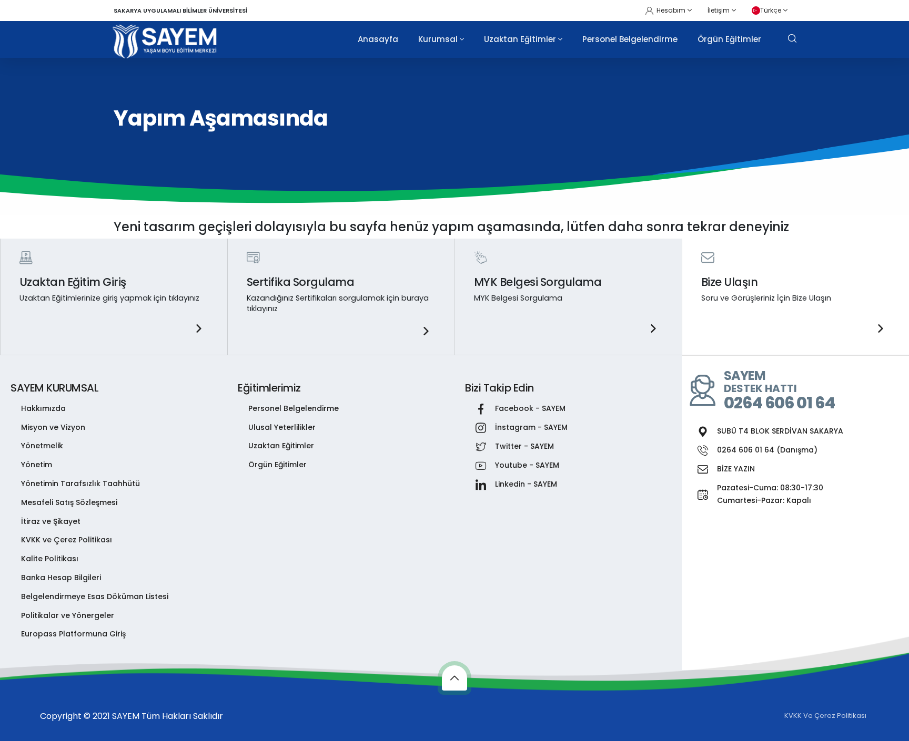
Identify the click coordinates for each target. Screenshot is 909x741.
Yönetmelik (42, 445)
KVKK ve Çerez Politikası (66, 539)
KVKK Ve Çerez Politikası (825, 716)
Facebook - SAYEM (530, 408)
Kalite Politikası (49, 558)
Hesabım (670, 10)
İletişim (719, 10)
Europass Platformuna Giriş (73, 634)
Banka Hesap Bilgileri (61, 577)
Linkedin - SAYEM (526, 484)
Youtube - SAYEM (527, 465)
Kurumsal (438, 39)
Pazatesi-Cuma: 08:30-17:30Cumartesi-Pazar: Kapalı (770, 494)
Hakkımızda (43, 408)
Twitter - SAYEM (524, 446)
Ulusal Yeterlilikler (282, 427)
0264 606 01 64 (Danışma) (767, 450)
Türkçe (770, 10)
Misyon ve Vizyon (53, 427)
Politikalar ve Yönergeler (67, 615)
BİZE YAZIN (736, 469)
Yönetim (36, 464)
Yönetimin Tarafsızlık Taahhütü (80, 483)
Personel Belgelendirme (630, 39)
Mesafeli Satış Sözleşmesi (69, 502)
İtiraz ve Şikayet (50, 521)
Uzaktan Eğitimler (520, 39)
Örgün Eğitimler (729, 39)
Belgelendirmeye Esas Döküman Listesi (94, 596)
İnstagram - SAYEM (531, 427)
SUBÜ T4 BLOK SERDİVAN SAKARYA (780, 431)
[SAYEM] (165, 41)
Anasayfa (378, 39)
